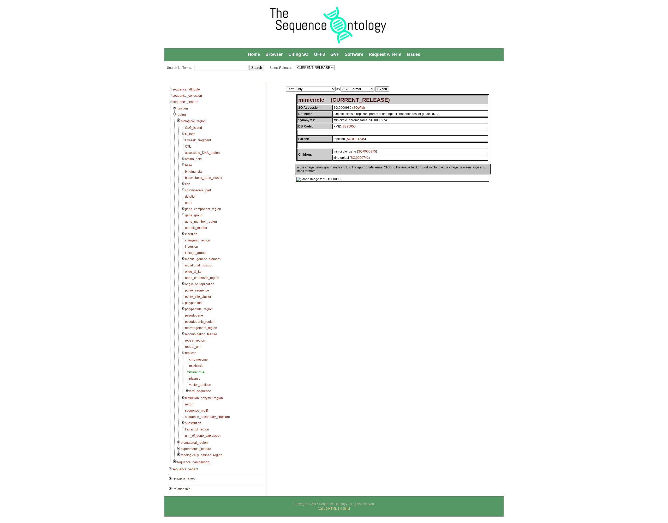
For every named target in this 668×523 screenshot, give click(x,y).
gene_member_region (201, 221)
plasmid (194, 378)
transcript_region (197, 429)
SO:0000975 (367, 151)
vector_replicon (200, 385)
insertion (191, 234)
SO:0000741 (360, 158)
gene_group (193, 215)
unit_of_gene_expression (203, 435)
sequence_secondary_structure (207, 417)
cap (187, 184)
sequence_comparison (193, 462)
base (188, 165)
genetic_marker (196, 228)
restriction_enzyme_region (204, 398)
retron (189, 404)
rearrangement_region (201, 328)
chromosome (198, 359)
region (181, 115)
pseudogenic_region (199, 322)
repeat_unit (193, 347)
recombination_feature (201, 334)
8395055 (349, 126)
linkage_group (195, 253)
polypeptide (193, 303)
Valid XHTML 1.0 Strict (334, 508)
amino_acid (193, 159)
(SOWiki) (358, 108)
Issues (413, 54)
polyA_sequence (197, 290)
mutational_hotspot (198, 265)
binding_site (193, 171)
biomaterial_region (194, 443)
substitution (193, 423)
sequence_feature (185, 102)
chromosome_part (198, 190)
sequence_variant (185, 469)
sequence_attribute (186, 89)
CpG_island (193, 128)
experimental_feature (196, 449)
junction (182, 108)
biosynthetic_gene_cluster (203, 178)
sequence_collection (187, 96)
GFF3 (319, 54)
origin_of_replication (199, 284)
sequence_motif (196, 410)
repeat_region (195, 340)
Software (354, 54)
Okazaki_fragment (198, 140)
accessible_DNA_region (202, 153)
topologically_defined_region (201, 455)
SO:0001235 (356, 139)
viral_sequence (200, 391)
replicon (190, 353)
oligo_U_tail (193, 271)
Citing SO (298, 54)
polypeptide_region (199, 309)
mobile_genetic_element (202, 259)
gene (188, 203)
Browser (274, 54)
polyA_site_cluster (198, 297)
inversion (191, 246)
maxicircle (196, 366)
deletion (190, 196)
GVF (334, 54)
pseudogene (194, 315)
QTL (188, 146)
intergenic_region (197, 240)
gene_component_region (203, 209)
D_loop (190, 134)
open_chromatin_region (202, 278)
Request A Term (385, 54)
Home (254, 54)
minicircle (197, 372)
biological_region (193, 121)
